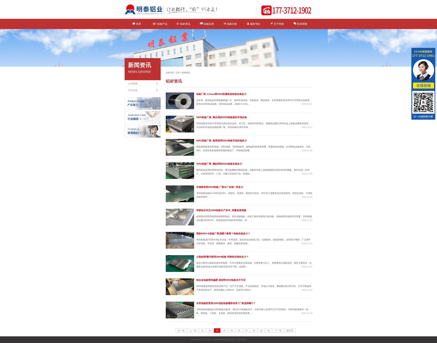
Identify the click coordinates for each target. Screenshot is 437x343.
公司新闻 (133, 83)
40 (268, 330)
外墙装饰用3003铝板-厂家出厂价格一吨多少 (219, 187)
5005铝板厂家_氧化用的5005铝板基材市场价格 (221, 117)
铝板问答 (232, 23)
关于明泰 (279, 23)
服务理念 (255, 23)
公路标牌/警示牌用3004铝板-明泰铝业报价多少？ (222, 256)
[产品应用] (143, 117)
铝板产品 (162, 23)
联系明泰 (302, 23)
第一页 (181, 330)
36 (239, 330)
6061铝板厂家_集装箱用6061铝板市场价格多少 (221, 140)
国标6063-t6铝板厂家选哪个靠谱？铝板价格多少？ (223, 233)
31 (202, 330)
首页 (138, 23)
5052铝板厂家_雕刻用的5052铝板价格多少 (219, 163)
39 (261, 330)
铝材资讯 (185, 23)
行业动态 (133, 90)
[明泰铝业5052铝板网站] (173, 15)
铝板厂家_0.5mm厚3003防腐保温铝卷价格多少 (221, 94)
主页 (177, 72)
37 (246, 330)
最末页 (289, 330)
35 (231, 330)
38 (253, 330)
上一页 (192, 330)
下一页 (278, 330)
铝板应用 (209, 23)
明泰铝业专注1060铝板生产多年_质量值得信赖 (221, 210)
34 (224, 330)
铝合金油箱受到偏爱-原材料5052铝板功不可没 (221, 280)
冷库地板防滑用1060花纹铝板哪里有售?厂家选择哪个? (225, 303)
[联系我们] (143, 131)
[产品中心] (143, 103)
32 (209, 330)
